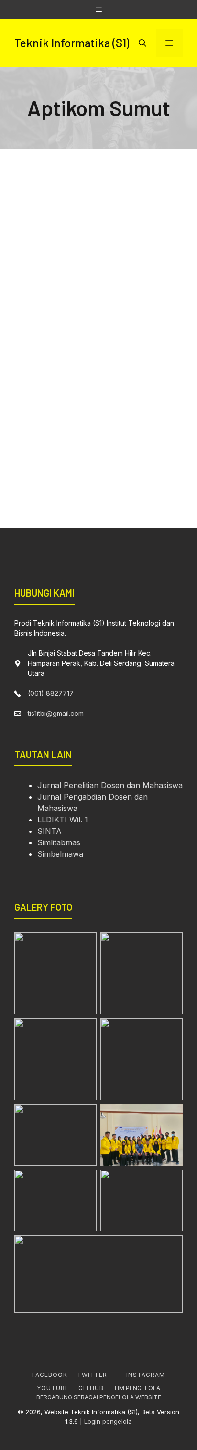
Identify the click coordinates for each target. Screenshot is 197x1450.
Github (91, 1388)
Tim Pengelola (136, 1388)
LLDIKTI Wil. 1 (62, 819)
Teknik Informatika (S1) (71, 43)
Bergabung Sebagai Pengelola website (98, 1397)
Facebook (49, 1374)
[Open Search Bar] (142, 43)
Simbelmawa (60, 854)
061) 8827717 (52, 693)
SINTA (49, 831)
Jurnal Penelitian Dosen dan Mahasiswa (110, 785)
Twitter (92, 1374)
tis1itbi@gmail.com (56, 713)
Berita (109, 263)
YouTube (53, 1388)
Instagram (145, 1374)
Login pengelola (108, 1421)
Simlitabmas (58, 842)
